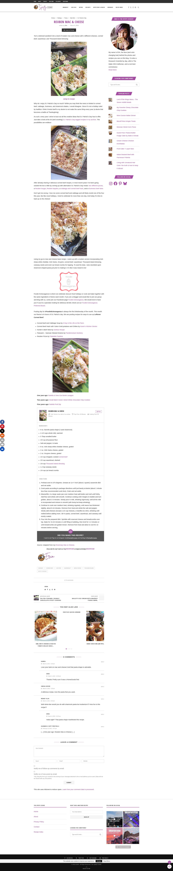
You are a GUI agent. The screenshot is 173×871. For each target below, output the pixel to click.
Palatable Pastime (56, 336)
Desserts (88, 7)
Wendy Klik (45, 698)
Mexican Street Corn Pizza (126, 127)
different (95, 186)
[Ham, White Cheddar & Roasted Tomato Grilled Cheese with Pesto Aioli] (46, 626)
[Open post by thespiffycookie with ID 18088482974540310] (115, 819)
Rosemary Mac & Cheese (65, 545)
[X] (2, 431)
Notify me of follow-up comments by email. (49, 768)
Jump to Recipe (69, 30)
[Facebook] (128, 7)
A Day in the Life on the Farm (73, 323)
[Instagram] (133, 7)
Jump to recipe (69, 99)
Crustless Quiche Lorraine (71, 612)
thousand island (89, 568)
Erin (66, 25)
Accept (99, 861)
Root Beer (51, 1)
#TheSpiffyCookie (91, 538)
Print (99, 411)
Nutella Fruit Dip (55, 404)
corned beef (63, 457)
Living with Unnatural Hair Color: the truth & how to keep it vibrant (127, 165)
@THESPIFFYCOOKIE (70, 549)
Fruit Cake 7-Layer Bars (125, 149)
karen (43, 661)
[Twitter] (131, 7)
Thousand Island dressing (55, 464)
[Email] (2, 444)
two (90, 186)
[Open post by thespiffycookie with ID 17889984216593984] (131, 836)
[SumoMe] (2, 449)
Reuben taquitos (53, 188)
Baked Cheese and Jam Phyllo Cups (97, 644)
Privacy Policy (39, 822)
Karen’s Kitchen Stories (88, 326)
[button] (36, 630)
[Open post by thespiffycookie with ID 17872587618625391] (131, 819)
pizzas (100, 186)
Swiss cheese (77, 568)
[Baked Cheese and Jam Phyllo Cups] (97, 626)
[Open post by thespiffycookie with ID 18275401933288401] (115, 836)
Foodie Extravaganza (76, 300)
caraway (40, 568)
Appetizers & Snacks (99, 7)
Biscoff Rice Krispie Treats (126, 121)
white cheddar (42, 571)
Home (35, 1)
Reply (102, 661)
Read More (113, 70)
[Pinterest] (135, 7)
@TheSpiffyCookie (71, 538)
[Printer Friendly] (2, 440)
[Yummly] (2, 435)
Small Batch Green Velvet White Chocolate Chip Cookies (69, 400)
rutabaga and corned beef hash (72, 188)
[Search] (138, 7)
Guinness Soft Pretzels (50, 726)
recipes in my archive (88, 120)
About (39, 1)
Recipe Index (65, 1)
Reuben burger (40, 188)
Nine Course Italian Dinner (126, 115)
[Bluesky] (125, 183)
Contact (45, 1)
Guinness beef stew (96, 188)
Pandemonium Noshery (74, 333)
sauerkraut (67, 568)
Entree (81, 7)
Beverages (110, 7)
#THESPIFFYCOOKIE (90, 549)
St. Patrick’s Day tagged (71, 120)
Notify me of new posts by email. (45, 774)
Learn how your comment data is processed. (78, 789)
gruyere (58, 568)
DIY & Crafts (58, 1)
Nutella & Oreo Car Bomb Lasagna (60, 395)
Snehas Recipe (59, 330)
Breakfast (65, 7)
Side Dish (73, 7)
